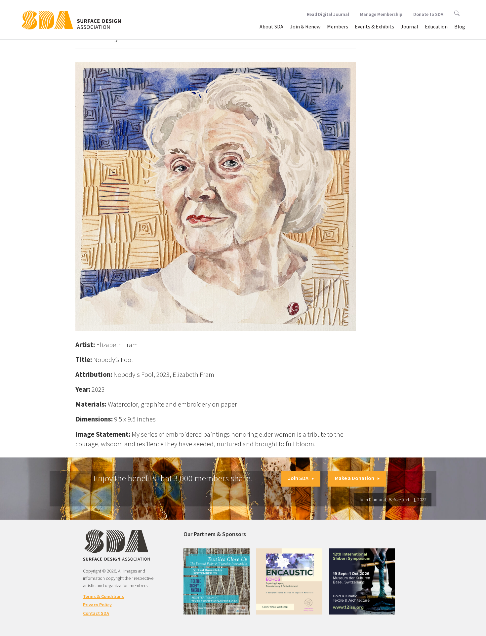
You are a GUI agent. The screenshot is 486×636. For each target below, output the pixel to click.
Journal (409, 26)
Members (337, 26)
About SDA (271, 26)
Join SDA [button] (298, 478)
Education (436, 26)
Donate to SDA (428, 14)
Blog (459, 26)
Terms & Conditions (103, 596)
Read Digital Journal (328, 14)
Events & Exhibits (374, 26)
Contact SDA (96, 613)
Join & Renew (305, 26)
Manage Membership (381, 14)
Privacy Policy (97, 605)
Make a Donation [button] (354, 478)
